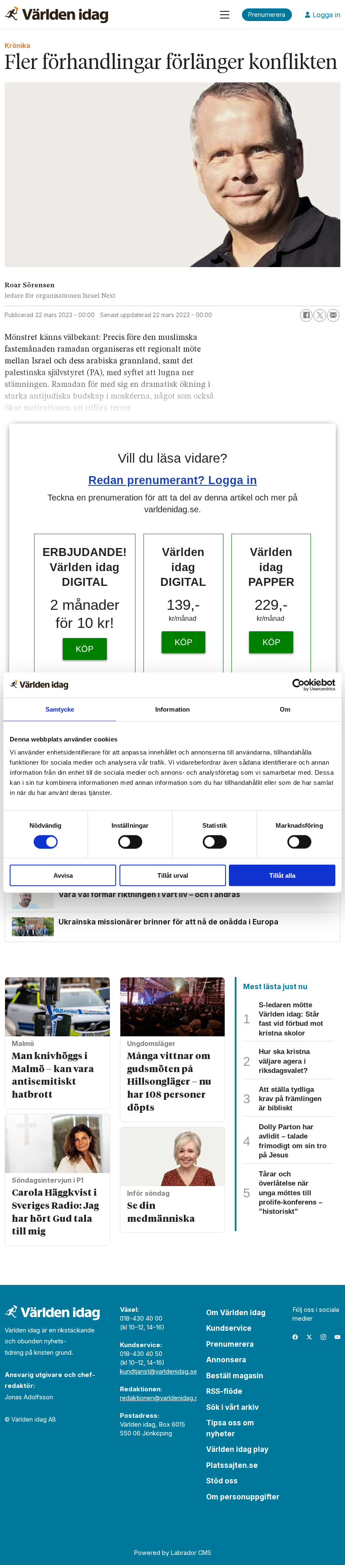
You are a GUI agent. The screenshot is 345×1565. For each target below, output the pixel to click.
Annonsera (226, 1360)
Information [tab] (172, 708)
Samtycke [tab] (59, 708)
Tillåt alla (282, 875)
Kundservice (229, 1328)
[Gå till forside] (56, 14)
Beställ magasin (234, 1376)
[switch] (130, 841)
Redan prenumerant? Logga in (172, 480)
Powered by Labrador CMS (172, 1552)
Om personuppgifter (242, 1497)
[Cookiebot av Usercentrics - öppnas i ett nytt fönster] (298, 684)
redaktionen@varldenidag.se (161, 1398)
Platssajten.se (232, 1465)
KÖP (84, 649)
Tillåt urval (172, 875)
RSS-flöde (224, 1391)
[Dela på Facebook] (306, 315)
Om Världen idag (235, 1312)
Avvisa (63, 875)
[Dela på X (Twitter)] (319, 315)
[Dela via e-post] (333, 315)
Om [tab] (285, 708)
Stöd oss (222, 1481)
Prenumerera (230, 1344)
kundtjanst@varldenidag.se (158, 1371)
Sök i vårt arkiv (232, 1407)
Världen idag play (237, 1449)
